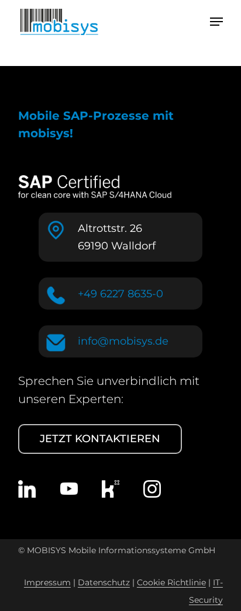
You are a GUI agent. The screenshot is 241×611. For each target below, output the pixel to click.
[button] (216, 21)
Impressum (47, 582)
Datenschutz (104, 582)
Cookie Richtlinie (171, 582)
